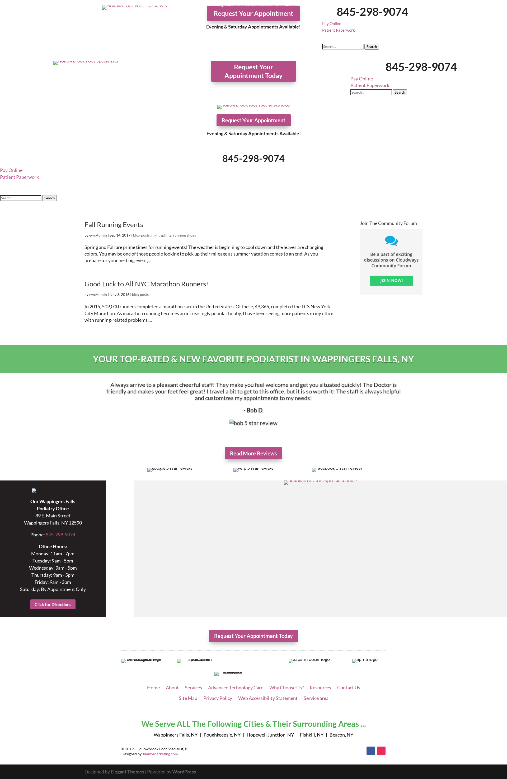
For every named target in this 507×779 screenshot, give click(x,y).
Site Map (188, 698)
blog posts (141, 235)
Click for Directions (53, 604)
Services (170, 5)
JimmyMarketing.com (160, 754)
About (146, 5)
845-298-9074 (372, 11)
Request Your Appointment (253, 13)
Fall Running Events (113, 224)
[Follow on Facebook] (371, 751)
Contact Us (342, 5)
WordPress (184, 772)
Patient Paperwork (338, 30)
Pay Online (331, 23)
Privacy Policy (217, 698)
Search (372, 47)
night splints (161, 235)
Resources (293, 5)
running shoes (184, 235)
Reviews (320, 5)
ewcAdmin (98, 235)
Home (130, 5)
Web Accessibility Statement (268, 698)
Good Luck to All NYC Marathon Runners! (146, 284)
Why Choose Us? (259, 5)
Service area (316, 698)
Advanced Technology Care (211, 5)
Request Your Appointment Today (253, 71)
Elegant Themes (127, 772)
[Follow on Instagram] (381, 751)
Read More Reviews (253, 453)
